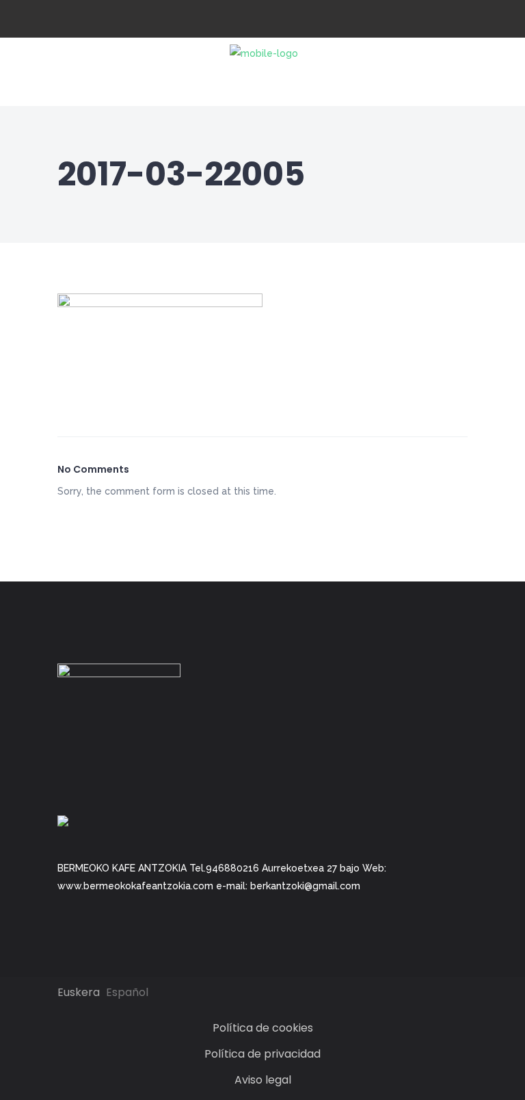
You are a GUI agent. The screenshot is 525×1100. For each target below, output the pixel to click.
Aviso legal (262, 1080)
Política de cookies (263, 1028)
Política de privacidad (262, 1054)
